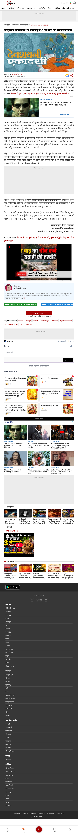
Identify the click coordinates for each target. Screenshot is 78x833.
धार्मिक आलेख (24, 25)
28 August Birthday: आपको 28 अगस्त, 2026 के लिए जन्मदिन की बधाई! (10, 576)
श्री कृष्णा (8, 734)
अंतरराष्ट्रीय (8, 622)
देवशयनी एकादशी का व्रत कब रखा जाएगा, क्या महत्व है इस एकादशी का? (41, 93)
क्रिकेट (50, 8)
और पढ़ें (25, 298)
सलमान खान (8, 705)
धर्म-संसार (7, 25)
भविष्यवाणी (8, 727)
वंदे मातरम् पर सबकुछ (24, 8)
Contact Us (50, 813)
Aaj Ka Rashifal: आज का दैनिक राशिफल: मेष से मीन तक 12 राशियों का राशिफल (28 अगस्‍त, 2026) (25, 576)
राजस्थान (7, 646)
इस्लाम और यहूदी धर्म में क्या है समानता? (39, 316)
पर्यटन (7, 692)
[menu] (3, 3)
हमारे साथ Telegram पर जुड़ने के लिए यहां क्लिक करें (57, 304)
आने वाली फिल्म (10, 698)
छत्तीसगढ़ (8, 635)
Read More (21, 274)
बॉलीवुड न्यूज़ (9, 675)
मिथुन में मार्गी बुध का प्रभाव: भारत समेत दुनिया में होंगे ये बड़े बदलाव (39, 521)
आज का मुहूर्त (9, 775)
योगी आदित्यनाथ (10, 608)
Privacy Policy (60, 813)
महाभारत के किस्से (66, 321)
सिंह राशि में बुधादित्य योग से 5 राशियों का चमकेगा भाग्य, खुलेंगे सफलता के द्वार (39, 576)
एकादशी (7, 724)
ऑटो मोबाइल (9, 652)
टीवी (6, 712)
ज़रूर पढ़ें (10, 507)
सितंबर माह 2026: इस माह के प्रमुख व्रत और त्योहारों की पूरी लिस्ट (54, 576)
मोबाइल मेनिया (9, 666)
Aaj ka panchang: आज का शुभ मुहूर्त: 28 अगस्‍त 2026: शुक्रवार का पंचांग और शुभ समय (68, 576)
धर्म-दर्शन (14, 25)
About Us (25, 813)
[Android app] (12, 587)
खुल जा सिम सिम (10, 695)
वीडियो (9, 527)
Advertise (33, 813)
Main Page (17, 813)
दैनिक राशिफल (9, 768)
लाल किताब (8, 782)
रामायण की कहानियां (11, 324)
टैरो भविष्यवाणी (9, 789)
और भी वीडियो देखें (11, 530)
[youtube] (41, 600)
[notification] (75, 3)
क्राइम (7, 656)
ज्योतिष (57, 8)
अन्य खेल (8, 760)
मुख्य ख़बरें (8, 615)
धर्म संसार (10, 561)
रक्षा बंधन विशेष (39, 8)
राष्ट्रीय (7, 618)
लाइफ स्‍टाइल (45, 321)
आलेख (7, 688)
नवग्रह (7, 802)
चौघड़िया (7, 795)
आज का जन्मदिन (10, 772)
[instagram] (46, 600)
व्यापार (7, 663)
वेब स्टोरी (7, 681)
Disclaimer (41, 813)
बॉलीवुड (11, 8)
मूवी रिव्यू (7, 685)
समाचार (3, 8)
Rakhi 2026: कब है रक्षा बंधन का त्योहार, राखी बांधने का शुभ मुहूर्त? (54, 521)
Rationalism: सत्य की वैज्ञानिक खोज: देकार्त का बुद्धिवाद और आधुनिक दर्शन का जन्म (25, 521)
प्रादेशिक (7, 629)
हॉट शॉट (7, 678)
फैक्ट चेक (8, 659)
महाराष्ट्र (7, 642)
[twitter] (36, 600)
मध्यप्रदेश (8, 632)
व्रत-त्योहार (8, 744)
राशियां (7, 778)
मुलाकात (7, 715)
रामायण (7, 738)
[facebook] (32, 600)
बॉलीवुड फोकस (9, 702)
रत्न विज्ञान (8, 806)
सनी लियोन (8, 709)
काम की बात (9, 649)
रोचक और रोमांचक (26, 324)
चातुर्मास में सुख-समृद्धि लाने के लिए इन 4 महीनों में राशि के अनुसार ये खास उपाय (68, 521)
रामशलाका (8, 792)
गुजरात (7, 639)
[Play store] (71, 3)
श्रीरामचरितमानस (68, 8)
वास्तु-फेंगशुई (8, 785)
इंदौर (6, 625)
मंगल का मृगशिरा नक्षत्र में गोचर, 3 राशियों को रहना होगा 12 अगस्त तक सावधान (10, 521)
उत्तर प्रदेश (8, 612)
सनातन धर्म (8, 731)
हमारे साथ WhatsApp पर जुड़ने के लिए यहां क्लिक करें (20, 304)
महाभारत (8, 741)
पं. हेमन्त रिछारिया (17, 74)
